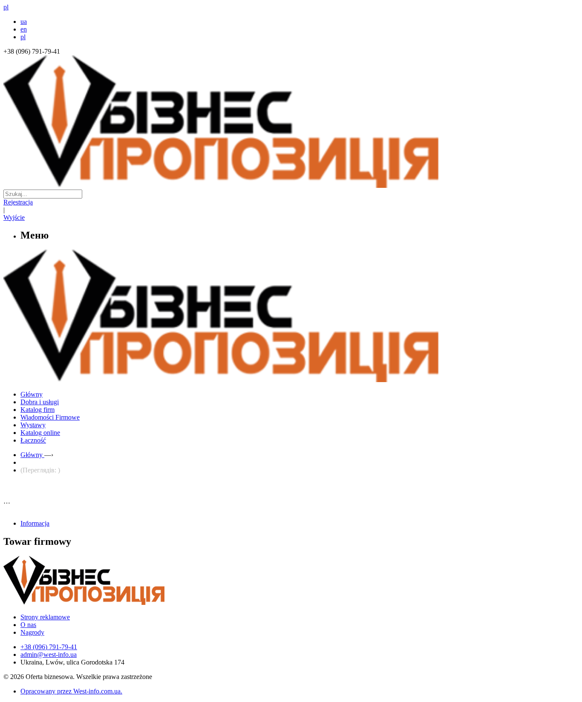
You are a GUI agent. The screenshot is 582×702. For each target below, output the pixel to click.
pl (23, 36)
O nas (28, 624)
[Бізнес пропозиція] (291, 185)
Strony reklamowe (45, 617)
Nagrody (32, 632)
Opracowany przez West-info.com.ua (70, 691)
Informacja (34, 523)
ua (23, 21)
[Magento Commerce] (291, 378)
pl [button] (6, 7)
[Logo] (109, 602)
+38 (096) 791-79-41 (48, 646)
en (23, 29)
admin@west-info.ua (48, 654)
